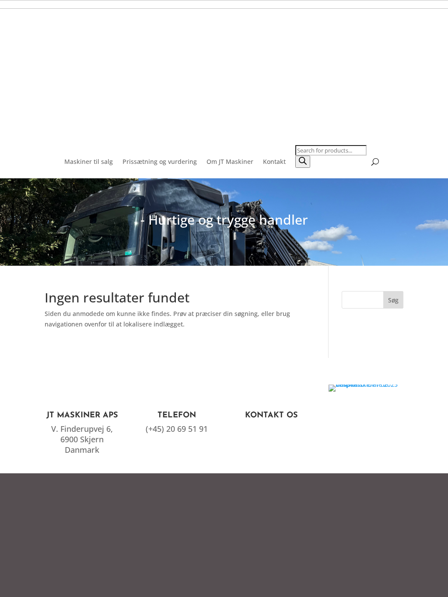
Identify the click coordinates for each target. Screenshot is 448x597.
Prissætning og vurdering (159, 161)
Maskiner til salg (88, 161)
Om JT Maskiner (229, 161)
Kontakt (274, 161)
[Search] (302, 162)
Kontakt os (271, 416)
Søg (393, 300)
